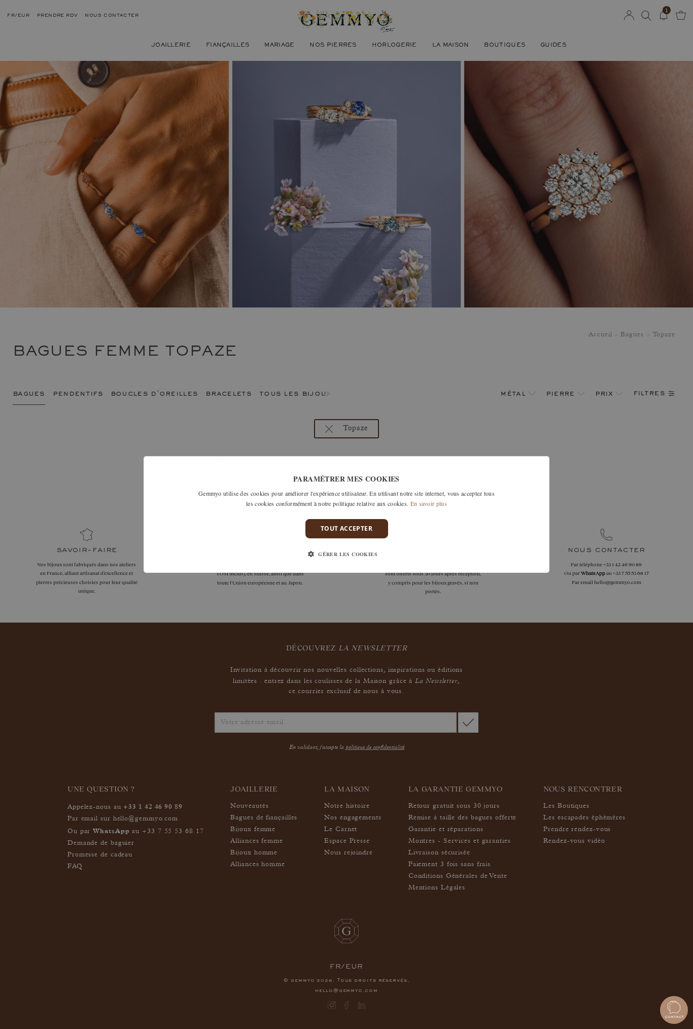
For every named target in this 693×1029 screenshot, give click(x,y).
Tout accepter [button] (346, 528)
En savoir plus (428, 503)
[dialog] (346, 514)
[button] (346, 554)
